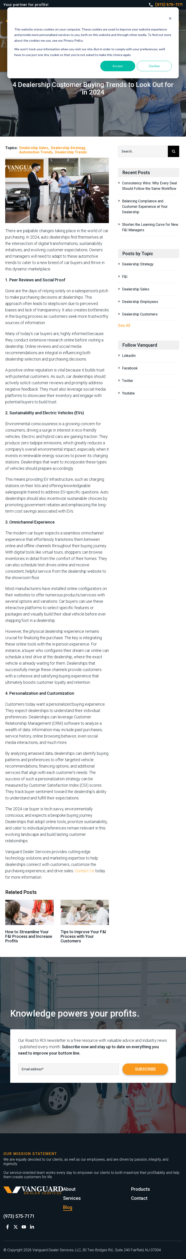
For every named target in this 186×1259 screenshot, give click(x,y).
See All (124, 325)
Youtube (128, 393)
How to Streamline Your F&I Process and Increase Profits (28, 936)
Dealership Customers (140, 314)
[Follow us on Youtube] (24, 1227)
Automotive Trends (36, 152)
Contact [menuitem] (139, 1198)
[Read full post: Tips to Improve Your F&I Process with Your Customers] (85, 912)
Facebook (130, 368)
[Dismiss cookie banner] (170, 18)
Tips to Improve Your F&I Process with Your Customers (83, 936)
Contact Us (84, 870)
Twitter (127, 381)
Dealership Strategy (68, 148)
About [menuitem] (69, 1189)
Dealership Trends (71, 152)
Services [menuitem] (72, 1198)
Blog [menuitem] (67, 1207)
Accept (118, 66)
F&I (124, 277)
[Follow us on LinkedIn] (32, 1227)
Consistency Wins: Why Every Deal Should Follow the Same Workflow (149, 186)
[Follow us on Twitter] (15, 1227)
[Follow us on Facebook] (7, 1227)
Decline (154, 66)
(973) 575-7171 (169, 4)
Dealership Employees (140, 302)
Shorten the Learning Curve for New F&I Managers (150, 227)
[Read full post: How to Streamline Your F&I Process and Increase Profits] (29, 912)
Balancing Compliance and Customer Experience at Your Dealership (145, 206)
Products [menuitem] (140, 1189)
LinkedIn (129, 356)
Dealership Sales (33, 148)
